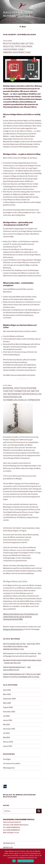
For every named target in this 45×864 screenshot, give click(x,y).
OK (14, 861)
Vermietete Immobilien (11, 763)
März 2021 (7, 694)
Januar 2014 (7, 746)
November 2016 (9, 712)
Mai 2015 (6, 724)
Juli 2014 (6, 733)
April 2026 (7, 690)
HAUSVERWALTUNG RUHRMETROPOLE (18, 14)
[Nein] (42, 856)
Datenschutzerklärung (25, 861)
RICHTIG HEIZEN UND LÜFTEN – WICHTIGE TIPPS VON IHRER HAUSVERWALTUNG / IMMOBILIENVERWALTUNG (21, 646)
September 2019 (9, 699)
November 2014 (9, 729)
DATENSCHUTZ (9, 843)
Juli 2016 (6, 716)
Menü (24, 27)
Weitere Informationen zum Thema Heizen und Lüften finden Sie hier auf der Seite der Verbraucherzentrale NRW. (20, 616)
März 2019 (7, 703)
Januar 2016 (7, 720)
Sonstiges (7, 759)
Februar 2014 (8, 742)
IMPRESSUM (8, 848)
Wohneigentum (9, 768)
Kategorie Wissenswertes (13, 629)
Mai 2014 (6, 737)
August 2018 (8, 707)
